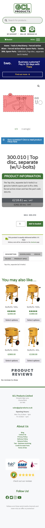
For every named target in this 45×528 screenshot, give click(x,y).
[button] (38, 86)
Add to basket (35, 224)
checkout (33, 242)
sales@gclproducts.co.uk (22, 408)
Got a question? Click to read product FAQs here (25, 141)
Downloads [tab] (25, 254)
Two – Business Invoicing (22, 443)
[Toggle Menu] (38, 39)
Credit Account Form (22, 445)
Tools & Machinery (19, 46)
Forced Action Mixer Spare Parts (22, 48)
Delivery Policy (22, 439)
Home (6, 46)
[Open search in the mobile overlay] (22, 20)
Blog (22, 432)
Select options (12, 320)
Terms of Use (22, 448)
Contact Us (22, 435)
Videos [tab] (37, 254)
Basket (9, 40)
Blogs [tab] (8, 259)
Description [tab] (10, 254)
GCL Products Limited (22, 396)
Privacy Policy (22, 437)
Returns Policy (23, 441)
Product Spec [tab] (20, 259)
